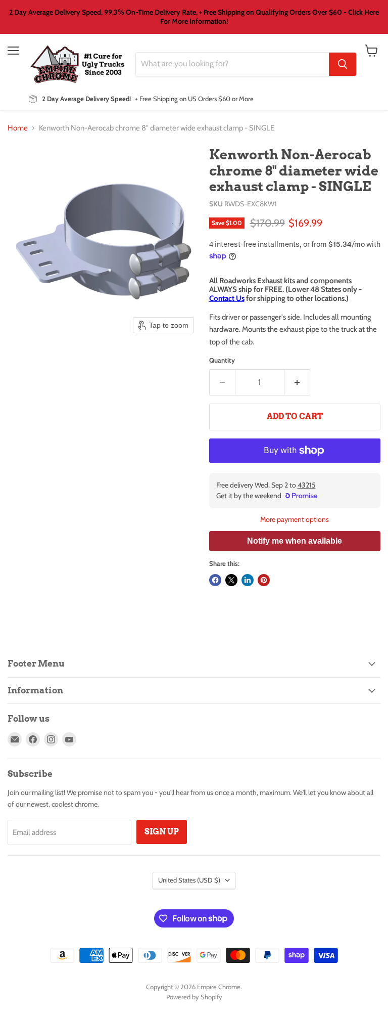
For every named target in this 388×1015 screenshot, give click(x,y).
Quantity (222, 360)
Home (18, 128)
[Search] (342, 64)
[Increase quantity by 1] (297, 382)
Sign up (161, 831)
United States (189, 880)
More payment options (294, 519)
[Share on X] (231, 580)
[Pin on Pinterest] (264, 580)
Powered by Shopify (194, 997)
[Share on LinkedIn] (247, 580)
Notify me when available (294, 541)
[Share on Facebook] (215, 580)
